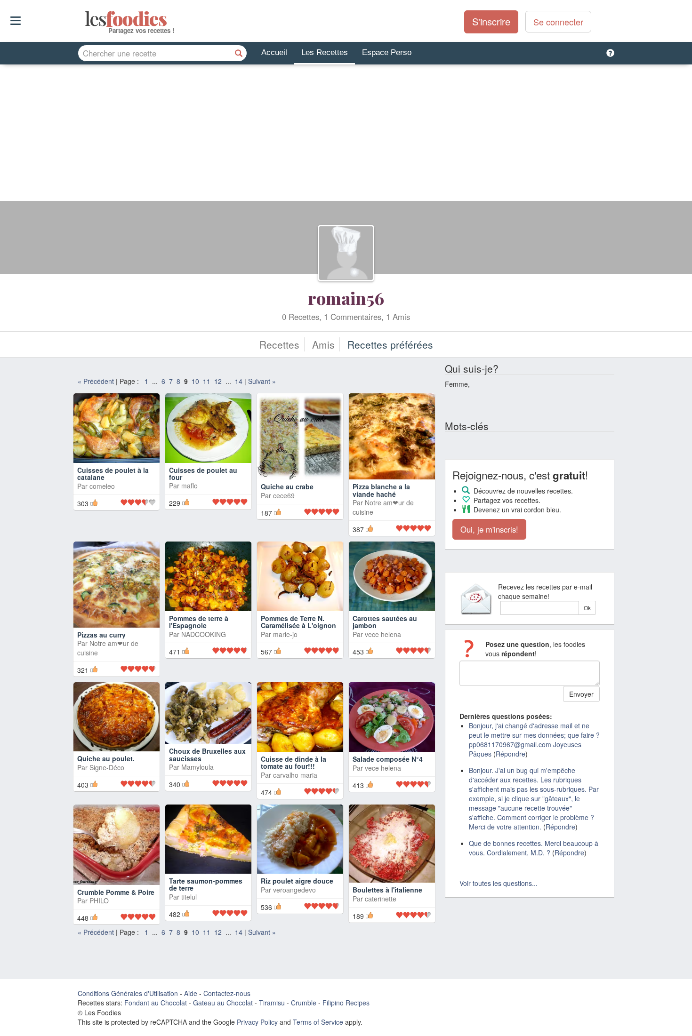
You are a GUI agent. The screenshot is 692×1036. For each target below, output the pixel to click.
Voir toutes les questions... (498, 883)
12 (218, 381)
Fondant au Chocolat (155, 1002)
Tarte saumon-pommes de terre (205, 884)
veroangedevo (294, 889)
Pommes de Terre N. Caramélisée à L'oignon (298, 622)
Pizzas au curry (101, 634)
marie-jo (285, 634)
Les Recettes (324, 52)
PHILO (99, 900)
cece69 (284, 495)
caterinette (380, 898)
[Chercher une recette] (238, 53)
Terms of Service (318, 1022)
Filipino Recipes (346, 1002)
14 (238, 381)
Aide (190, 993)
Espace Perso (386, 52)
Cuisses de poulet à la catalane (113, 473)
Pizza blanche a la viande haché (381, 490)
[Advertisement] (346, 135)
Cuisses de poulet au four (203, 473)
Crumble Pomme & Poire (115, 892)
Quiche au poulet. (106, 758)
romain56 (346, 298)
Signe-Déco (106, 767)
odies (86, 19)
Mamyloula (197, 767)
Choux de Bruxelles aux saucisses (207, 754)
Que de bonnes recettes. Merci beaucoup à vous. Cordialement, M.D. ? (533, 847)
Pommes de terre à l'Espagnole (198, 622)
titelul (189, 896)
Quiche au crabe (287, 486)
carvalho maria (295, 775)
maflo (189, 485)
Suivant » (262, 381)
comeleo (102, 486)
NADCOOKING (203, 634)
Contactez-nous (226, 993)
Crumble (303, 1002)
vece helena (383, 634)
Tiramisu (272, 1002)
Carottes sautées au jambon (385, 622)
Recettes (279, 344)
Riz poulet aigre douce (297, 880)
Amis (323, 344)
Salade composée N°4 (388, 759)
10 (195, 381)
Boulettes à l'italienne (387, 889)
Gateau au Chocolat (223, 1002)
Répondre (510, 753)
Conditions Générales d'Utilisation (128, 993)
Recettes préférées (390, 344)
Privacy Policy (257, 1022)
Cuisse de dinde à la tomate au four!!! (293, 762)
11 (206, 381)
